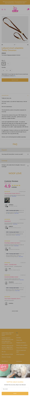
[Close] (27, 366)
